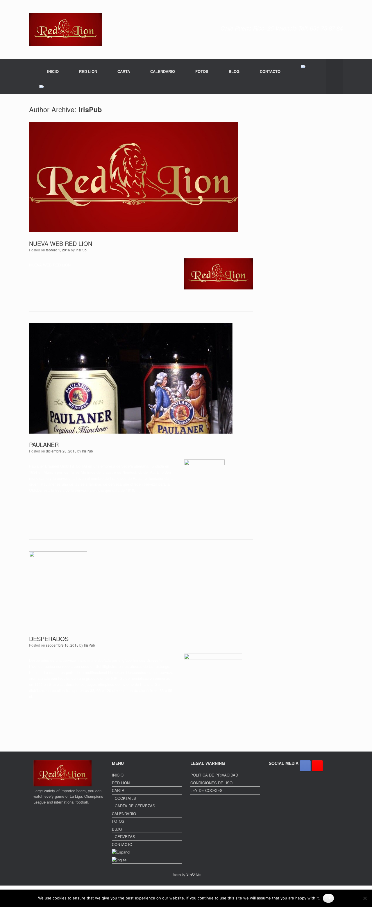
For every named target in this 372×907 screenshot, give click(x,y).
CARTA (123, 71)
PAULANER (44, 444)
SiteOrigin (193, 874)
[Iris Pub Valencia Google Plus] (317, 765)
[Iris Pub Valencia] (65, 29)
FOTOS (201, 71)
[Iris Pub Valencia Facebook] (305, 765)
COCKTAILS (125, 798)
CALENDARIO (162, 71)
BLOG (234, 71)
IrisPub (90, 109)
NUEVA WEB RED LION (60, 243)
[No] (365, 898)
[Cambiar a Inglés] (42, 86)
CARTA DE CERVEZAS (135, 805)
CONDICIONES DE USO (211, 783)
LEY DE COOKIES (206, 790)
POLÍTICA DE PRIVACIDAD (214, 775)
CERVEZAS (125, 836)
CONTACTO (270, 71)
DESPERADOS (49, 638)
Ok (328, 898)
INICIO (53, 71)
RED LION (88, 71)
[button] (334, 76)
